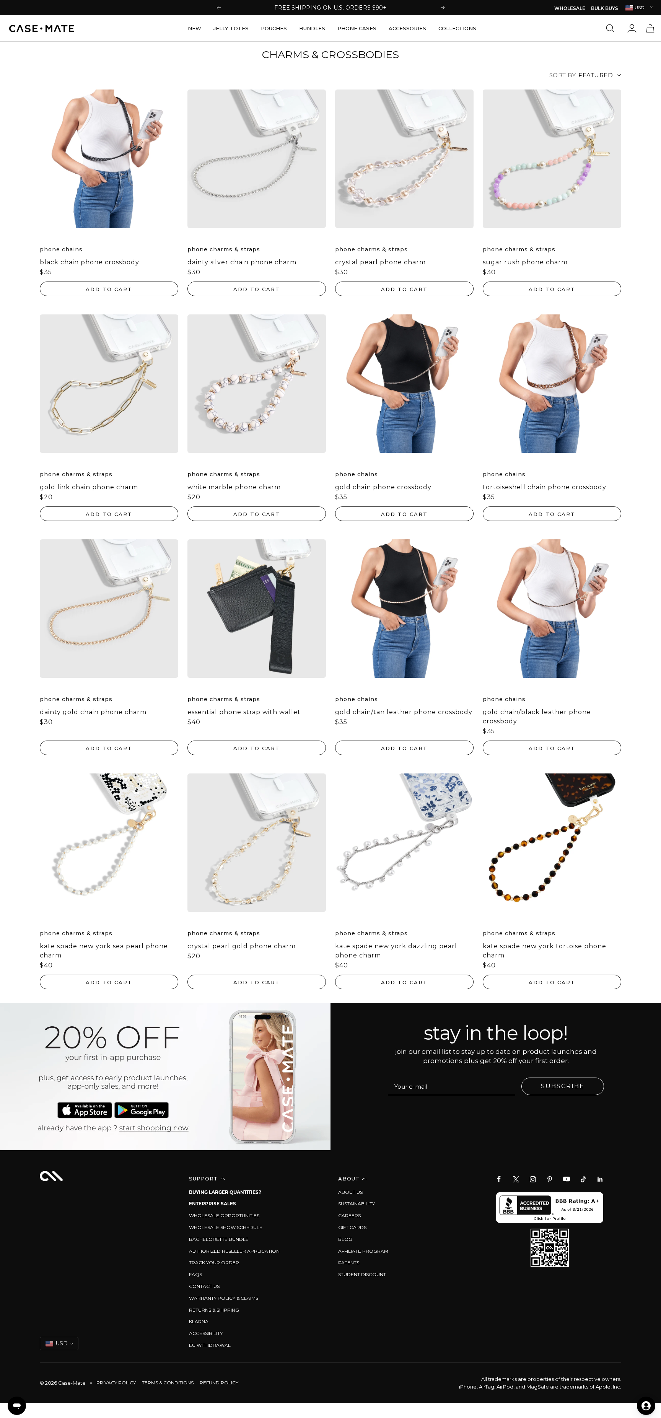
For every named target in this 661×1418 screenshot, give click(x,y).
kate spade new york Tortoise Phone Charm (544, 951)
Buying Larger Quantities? (225, 1192)
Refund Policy (219, 1382)
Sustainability (356, 1203)
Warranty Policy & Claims (223, 1298)
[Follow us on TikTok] (583, 1179)
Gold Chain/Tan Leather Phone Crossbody (403, 712)
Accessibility (206, 1333)
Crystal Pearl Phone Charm (380, 262)
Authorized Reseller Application (234, 1251)
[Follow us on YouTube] (566, 1179)
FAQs (195, 1274)
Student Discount (362, 1274)
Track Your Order (214, 1262)
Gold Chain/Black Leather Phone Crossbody (537, 716)
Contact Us (204, 1286)
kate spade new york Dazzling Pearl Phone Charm (396, 951)
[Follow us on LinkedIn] (600, 1179)
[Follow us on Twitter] (516, 1179)
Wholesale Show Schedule (225, 1227)
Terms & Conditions (168, 1382)
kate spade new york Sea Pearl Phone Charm (104, 951)
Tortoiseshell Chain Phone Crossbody (544, 487)
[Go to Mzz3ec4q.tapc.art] (165, 1076)
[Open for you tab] (646, 1406)
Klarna (198, 1321)
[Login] (632, 28)
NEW (194, 28)
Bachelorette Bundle (219, 1239)
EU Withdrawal (210, 1345)
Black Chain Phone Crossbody (89, 262)
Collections (457, 28)
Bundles (312, 28)
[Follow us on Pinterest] (549, 1179)
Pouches (274, 28)
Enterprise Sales (212, 1203)
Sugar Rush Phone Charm (525, 262)
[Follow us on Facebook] (499, 1179)
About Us (350, 1192)
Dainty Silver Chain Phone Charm (241, 262)
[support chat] (17, 1406)
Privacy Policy (116, 1382)
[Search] (612, 28)
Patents (348, 1262)
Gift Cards (352, 1227)
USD (640, 7)
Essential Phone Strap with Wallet (244, 712)
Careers (349, 1215)
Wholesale (569, 9)
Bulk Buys (604, 9)
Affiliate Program (363, 1251)
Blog (345, 1239)
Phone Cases (356, 28)
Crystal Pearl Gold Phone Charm (241, 946)
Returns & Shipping (214, 1310)
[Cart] (650, 28)
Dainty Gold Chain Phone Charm (93, 712)
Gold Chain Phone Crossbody (383, 487)
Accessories (407, 28)
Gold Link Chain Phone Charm (89, 487)
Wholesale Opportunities (224, 1215)
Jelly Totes (231, 28)
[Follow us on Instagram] (532, 1179)
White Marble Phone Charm (234, 487)
